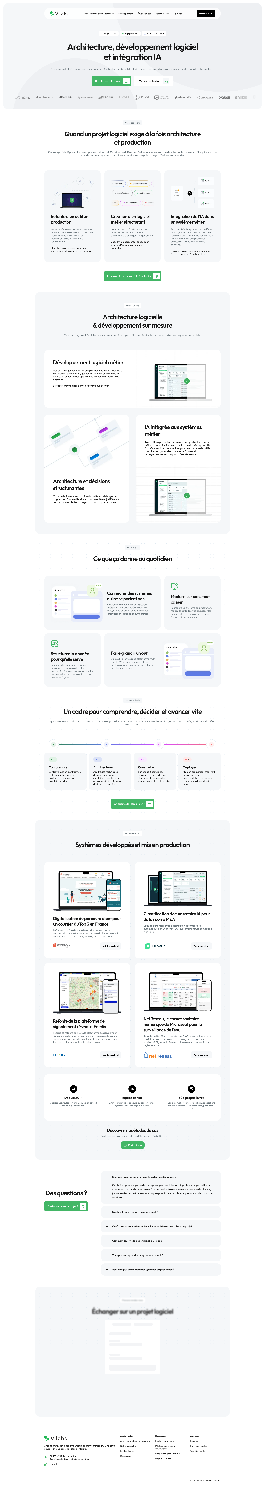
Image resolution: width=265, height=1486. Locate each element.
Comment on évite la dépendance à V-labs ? (137, 1240)
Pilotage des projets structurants (165, 1436)
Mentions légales (198, 1435)
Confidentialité (197, 1440)
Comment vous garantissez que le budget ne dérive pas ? (144, 1177)
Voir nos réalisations (150, 81)
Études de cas (144, 13)
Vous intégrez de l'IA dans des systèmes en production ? (143, 1269)
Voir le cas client (111, 946)
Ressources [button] (161, 13)
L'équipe (194, 1430)
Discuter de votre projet (108, 81)
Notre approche (125, 13)
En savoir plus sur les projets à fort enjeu (129, 276)
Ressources (125, 1445)
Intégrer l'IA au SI (163, 1447)
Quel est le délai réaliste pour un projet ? (135, 1212)
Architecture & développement (98, 13)
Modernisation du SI (165, 1430)
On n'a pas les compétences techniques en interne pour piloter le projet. (152, 1226)
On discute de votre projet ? (129, 803)
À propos (177, 13)
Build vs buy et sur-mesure (168, 1442)
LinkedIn (54, 1453)
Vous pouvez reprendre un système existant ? (137, 1255)
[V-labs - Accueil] (59, 13)
